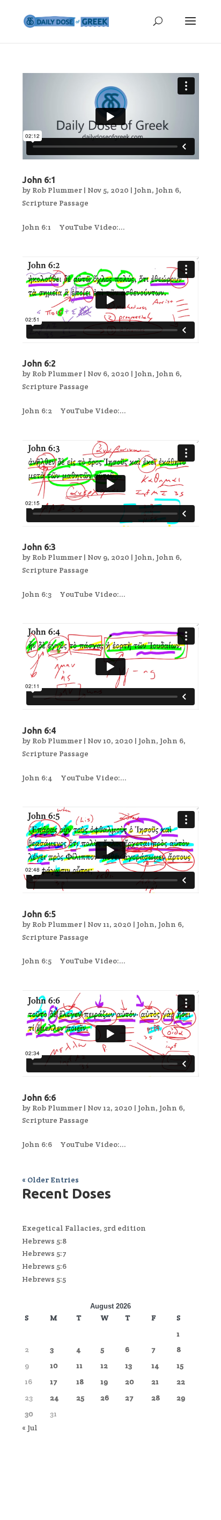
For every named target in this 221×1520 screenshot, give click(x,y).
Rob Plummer (57, 190)
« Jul (30, 1428)
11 (79, 1365)
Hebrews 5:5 (44, 1279)
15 (179, 1365)
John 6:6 (39, 1097)
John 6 (167, 190)
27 (129, 1397)
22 (180, 1381)
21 (155, 1381)
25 (80, 1397)
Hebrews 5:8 (44, 1241)
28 (155, 1397)
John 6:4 (39, 730)
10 (54, 1365)
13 (128, 1365)
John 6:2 (39, 363)
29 (180, 1397)
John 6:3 (39, 547)
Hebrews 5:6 (44, 1266)
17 (53, 1381)
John (143, 190)
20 (129, 1381)
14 (155, 1365)
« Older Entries (50, 1180)
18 (80, 1381)
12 (104, 1365)
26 (104, 1397)
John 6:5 (39, 914)
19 (104, 1381)
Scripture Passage (55, 203)
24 (54, 1397)
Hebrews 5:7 (44, 1253)
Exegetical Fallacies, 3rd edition (84, 1228)
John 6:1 (39, 180)
